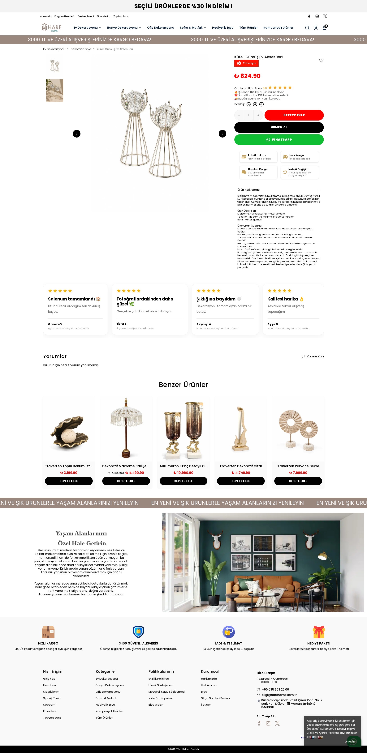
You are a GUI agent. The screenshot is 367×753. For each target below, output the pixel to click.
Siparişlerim (103, 16)
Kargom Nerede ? (64, 16)
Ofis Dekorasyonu (160, 28)
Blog (204, 692)
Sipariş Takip (52, 698)
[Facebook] (259, 723)
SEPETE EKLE (294, 115)
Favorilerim (50, 711)
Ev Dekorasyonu (86, 28)
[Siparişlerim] (315, 27)
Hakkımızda (209, 679)
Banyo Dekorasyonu (122, 28)
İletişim (206, 705)
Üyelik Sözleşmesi (161, 685)
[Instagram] (268, 723)
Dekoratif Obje (81, 49)
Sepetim (49, 705)
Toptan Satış (120, 16)
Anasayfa (45, 16)
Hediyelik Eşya (223, 28)
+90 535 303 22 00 (275, 689)
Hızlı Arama (209, 685)
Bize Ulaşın (156, 705)
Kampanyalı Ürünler (278, 28)
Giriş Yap (49, 679)
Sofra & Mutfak (191, 28)
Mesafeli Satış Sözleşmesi (167, 692)
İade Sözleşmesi (160, 698)
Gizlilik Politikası (159, 679)
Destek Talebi (86, 16)
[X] (277, 723)
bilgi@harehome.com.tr (279, 695)
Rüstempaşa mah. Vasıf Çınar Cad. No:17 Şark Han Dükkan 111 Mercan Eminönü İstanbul (291, 704)
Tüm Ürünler (248, 28)
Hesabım (49, 685)
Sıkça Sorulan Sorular (215, 698)
